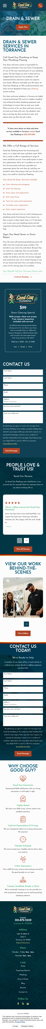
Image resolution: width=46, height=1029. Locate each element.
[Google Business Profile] (28, 1004)
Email (23, 347)
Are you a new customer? (12, 406)
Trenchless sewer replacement (17, 205)
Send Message (11, 451)
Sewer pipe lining (12, 197)
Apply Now (23, 27)
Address (6, 399)
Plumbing (23, 975)
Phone (6, 385)
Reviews (23, 988)
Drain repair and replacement (17, 193)
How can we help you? (11, 413)
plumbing (34, 89)
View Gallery (23, 633)
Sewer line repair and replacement (19, 201)
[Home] (22, 5)
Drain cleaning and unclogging (17, 184)
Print (30, 347)
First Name (8, 371)
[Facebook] (18, 1004)
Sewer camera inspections (15, 209)
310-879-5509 (23, 920)
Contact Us (23, 992)
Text (15, 347)
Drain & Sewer (23, 979)
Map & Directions (23, 943)
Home (23, 966)
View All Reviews (23, 549)
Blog (23, 983)
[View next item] (26, 540)
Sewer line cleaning (13, 189)
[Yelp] (23, 1004)
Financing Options (23, 970)
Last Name (8, 378)
